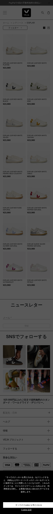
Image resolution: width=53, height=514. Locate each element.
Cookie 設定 (26, 510)
